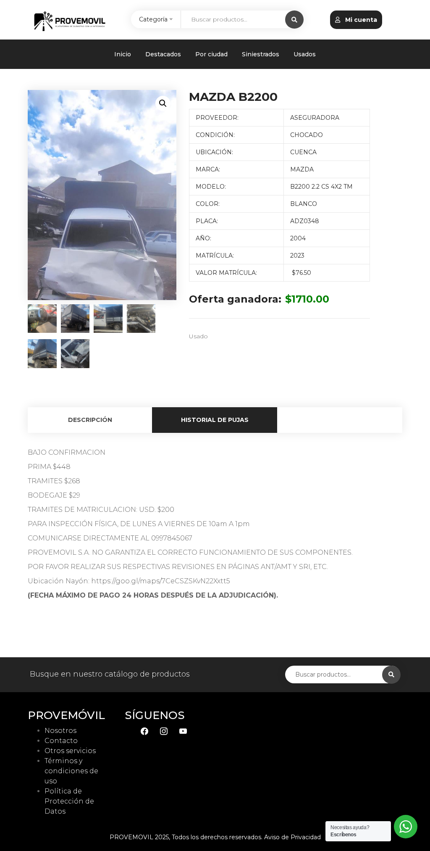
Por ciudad (211, 54)
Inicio (122, 54)
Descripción (90, 420)
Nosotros (60, 731)
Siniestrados (260, 54)
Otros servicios (70, 751)
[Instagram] (164, 731)
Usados (305, 54)
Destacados (163, 54)
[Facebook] (144, 731)
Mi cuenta (360, 20)
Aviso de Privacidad (292, 837)
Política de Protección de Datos (69, 801)
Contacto (61, 741)
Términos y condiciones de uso (71, 771)
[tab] (90, 420)
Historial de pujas (215, 420)
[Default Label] (183, 731)
